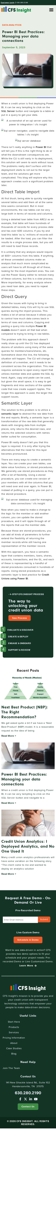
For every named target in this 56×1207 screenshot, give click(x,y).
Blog (14, 1053)
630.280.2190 (22, 3)
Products (14, 1027)
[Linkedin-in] (30, 1099)
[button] (51, 10)
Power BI (41, 147)
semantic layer (9, 413)
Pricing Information (14, 1037)
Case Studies (14, 1048)
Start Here (14, 1022)
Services (14, 1032)
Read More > (8, 736)
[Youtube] (35, 1099)
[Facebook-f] (20, 1099)
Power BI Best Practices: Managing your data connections (24, 779)
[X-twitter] (25, 1099)
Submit (44, 919)
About (13, 1043)
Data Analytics (11, 25)
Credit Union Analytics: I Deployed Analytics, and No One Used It (28, 846)
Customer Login (7, 3)
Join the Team (11, 1068)
